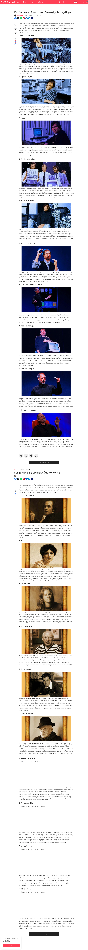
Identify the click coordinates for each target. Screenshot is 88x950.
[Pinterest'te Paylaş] (24, 18)
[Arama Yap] (63, 2)
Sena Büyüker (20, 15)
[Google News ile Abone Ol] (15, 41)
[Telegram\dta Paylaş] (29, 18)
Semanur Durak (20, 475)
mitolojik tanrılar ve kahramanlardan (35, 535)
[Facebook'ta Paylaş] (15, 18)
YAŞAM (32, 2)
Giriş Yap (82, 2)
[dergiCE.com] (5, 2)
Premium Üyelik (69, 2)
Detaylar (5, 942)
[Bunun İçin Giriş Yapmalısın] (15, 25)
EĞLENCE (16, 2)
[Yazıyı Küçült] (15, 34)
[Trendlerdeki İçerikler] (59, 2)
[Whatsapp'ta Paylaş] (21, 18)
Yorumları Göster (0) (43, 462)
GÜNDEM (40, 2)
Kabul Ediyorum (11, 945)
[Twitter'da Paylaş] (18, 18)
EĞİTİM (24, 2)
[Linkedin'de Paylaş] (26, 18)
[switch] (76, 2)
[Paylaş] (32, 18)
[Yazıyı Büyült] (15, 29)
